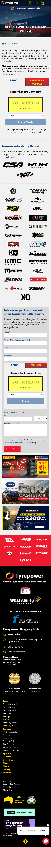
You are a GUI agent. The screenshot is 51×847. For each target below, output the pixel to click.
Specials (7, 753)
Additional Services (11, 750)
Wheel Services (9, 747)
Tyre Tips (6, 716)
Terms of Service (30, 132)
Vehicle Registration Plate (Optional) (14, 414)
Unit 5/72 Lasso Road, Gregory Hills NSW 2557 (24, 640)
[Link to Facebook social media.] (25, 841)
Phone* (17, 340)
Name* (7, 332)
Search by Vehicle (10, 704)
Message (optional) (11, 423)
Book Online (9, 760)
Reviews (7, 772)
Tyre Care (7, 713)
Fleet (5, 763)
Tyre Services (8, 744)
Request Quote (12, 449)
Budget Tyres (8, 787)
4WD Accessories (10, 732)
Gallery (6, 769)
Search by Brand (9, 710)
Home (6, 43)
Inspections (7, 738)
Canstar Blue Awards (11, 784)
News (6, 766)
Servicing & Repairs (11, 741)
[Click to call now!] (30, 3)
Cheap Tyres (8, 790)
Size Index (7, 781)
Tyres (5, 701)
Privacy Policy (14, 132)
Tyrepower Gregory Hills (27, 8)
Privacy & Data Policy (17, 834)
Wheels (6, 719)
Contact (7, 756)
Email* (6, 348)
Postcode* (8, 355)
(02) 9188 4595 (15, 647)
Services (7, 729)
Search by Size (9, 707)
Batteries (6, 735)
